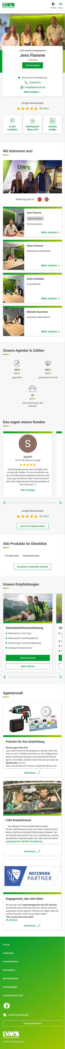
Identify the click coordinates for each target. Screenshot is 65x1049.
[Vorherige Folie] (4, 502)
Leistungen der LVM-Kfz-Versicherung (24, 841)
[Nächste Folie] (60, 502)
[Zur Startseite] (32, 1034)
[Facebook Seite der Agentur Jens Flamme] (6, 1005)
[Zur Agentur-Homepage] (8, 5)
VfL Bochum (11, 920)
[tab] (12, 556)
